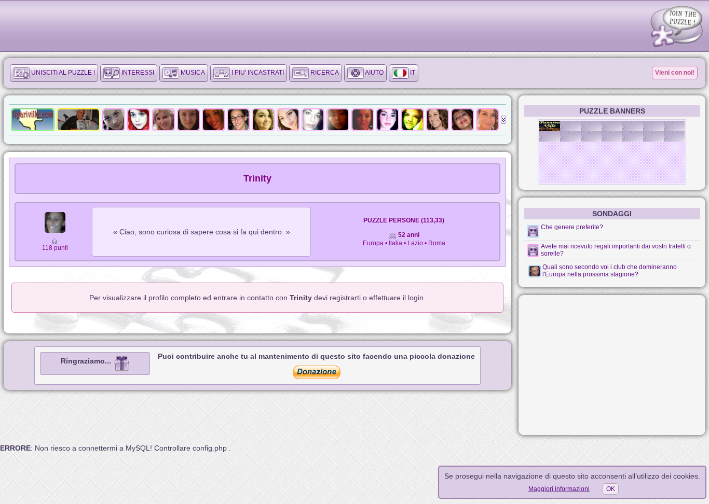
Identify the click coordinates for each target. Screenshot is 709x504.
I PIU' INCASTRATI (257, 72)
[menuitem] (54, 73)
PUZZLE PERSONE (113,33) (403, 220)
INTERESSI (137, 72)
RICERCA (324, 72)
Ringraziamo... (87, 361)
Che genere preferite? (572, 227)
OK (610, 489)
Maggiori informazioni (559, 489)
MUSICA (192, 72)
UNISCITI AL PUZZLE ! (62, 72)
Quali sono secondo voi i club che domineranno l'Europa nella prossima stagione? (609, 270)
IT (411, 72)
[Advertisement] (612, 365)
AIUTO (374, 72)
